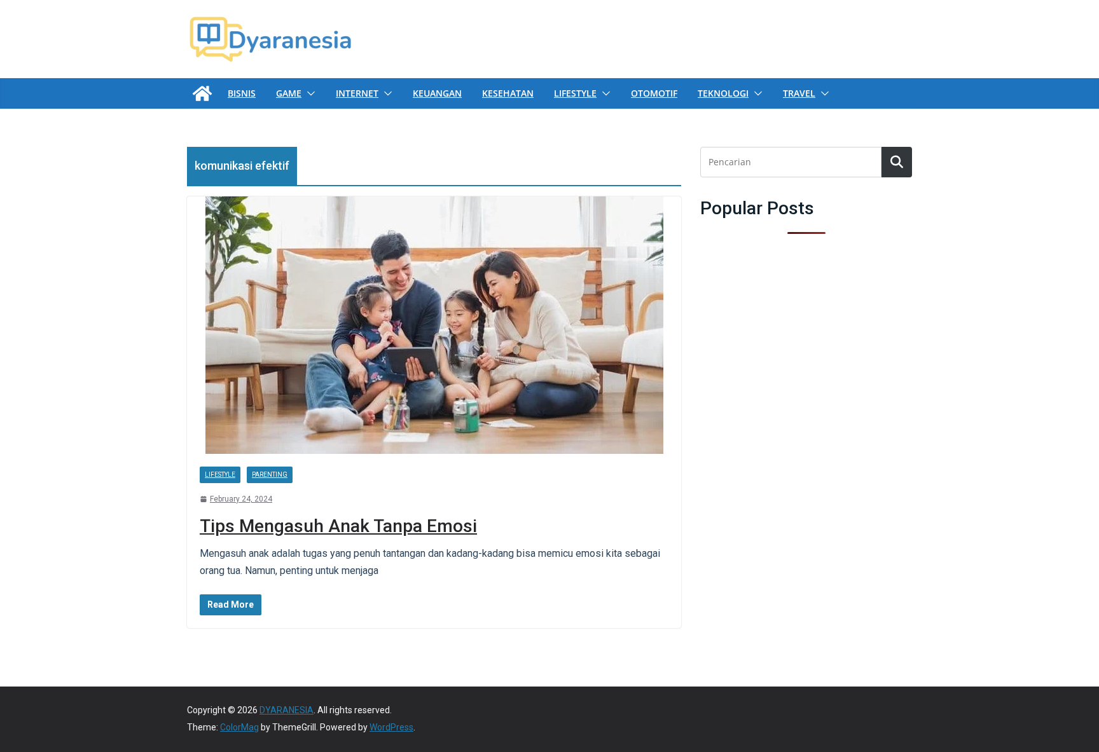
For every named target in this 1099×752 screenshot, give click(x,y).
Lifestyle (575, 93)
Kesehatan (508, 93)
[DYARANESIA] (202, 93)
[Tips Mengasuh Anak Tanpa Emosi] (434, 325)
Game (288, 93)
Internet (357, 93)
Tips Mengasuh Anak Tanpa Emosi (338, 526)
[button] (308, 93)
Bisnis (242, 93)
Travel (799, 93)
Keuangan (437, 93)
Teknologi (723, 93)
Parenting (269, 474)
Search (896, 162)
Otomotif (654, 93)
